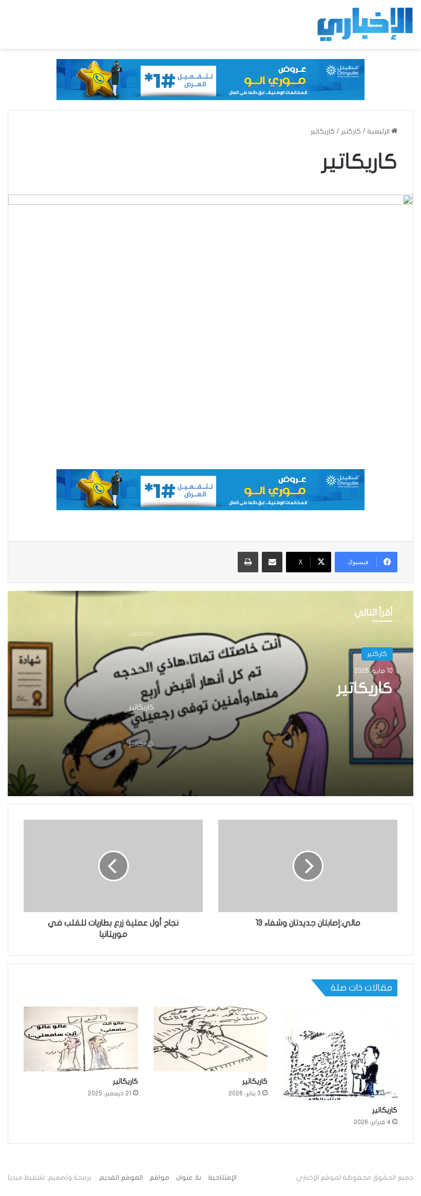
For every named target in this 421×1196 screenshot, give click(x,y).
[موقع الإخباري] (364, 24)
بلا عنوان (188, 1177)
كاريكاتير (365, 688)
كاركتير (351, 131)
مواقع (159, 1177)
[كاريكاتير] (340, 1053)
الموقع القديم (121, 1177)
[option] (210, 693)
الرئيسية (379, 131)
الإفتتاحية (222, 1177)
